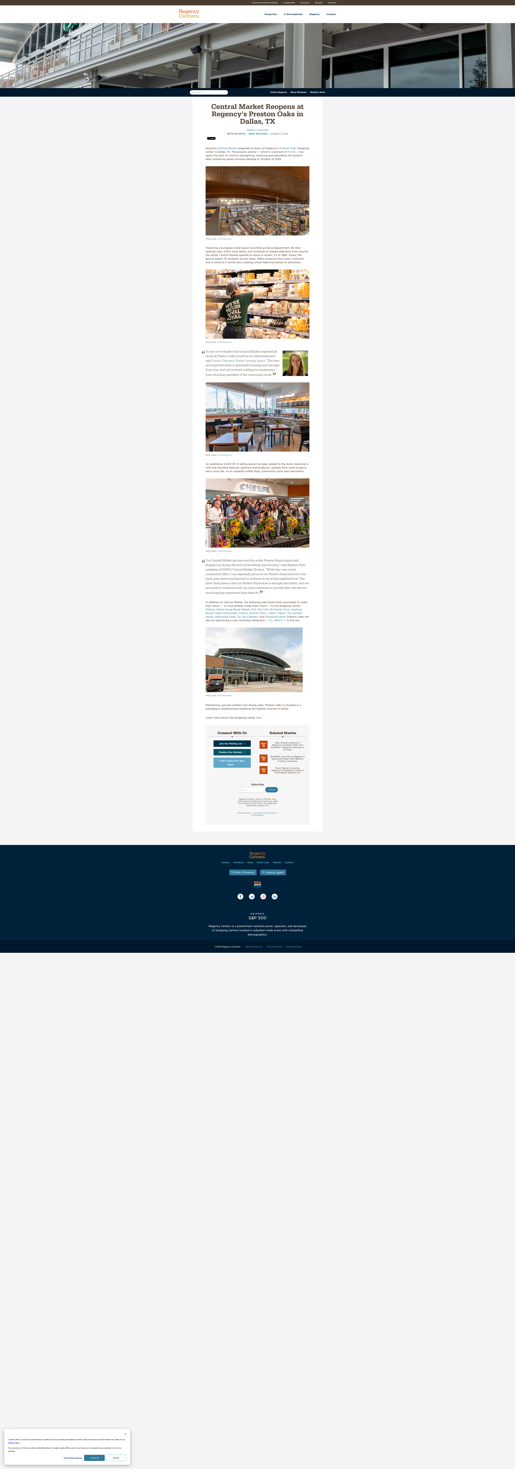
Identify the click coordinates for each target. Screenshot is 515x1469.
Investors (305, 3)
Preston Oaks (287, 148)
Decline (116, 1458)
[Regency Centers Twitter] (252, 896)
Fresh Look (263, 862)
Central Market (227, 148)
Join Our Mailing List (230, 743)
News (250, 862)
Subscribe (257, 784)
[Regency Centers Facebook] (240, 896)
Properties (270, 14)
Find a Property (244, 872)
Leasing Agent (274, 872)
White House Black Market (233, 609)
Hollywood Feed (225, 616)
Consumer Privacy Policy (264, 813)
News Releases (298, 92)
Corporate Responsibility (265, 3)
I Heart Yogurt (276, 613)
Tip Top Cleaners (247, 616)
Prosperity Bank (275, 616)
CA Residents (257, 815)
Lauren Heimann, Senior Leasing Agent (238, 361)
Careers (332, 3)
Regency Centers (257, 130)
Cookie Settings (293, 947)
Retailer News (317, 92)
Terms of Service (253, 947)
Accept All (94, 1458)
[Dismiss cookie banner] (125, 1434)
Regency (314, 14)
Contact (331, 14)
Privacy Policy (13, 1443)
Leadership (289, 3)
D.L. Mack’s (276, 620)
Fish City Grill (259, 609)
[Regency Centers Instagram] (263, 896)
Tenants (319, 3)
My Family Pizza (280, 609)
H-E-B (291, 151)
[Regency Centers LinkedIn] (274, 896)
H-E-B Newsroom (224, 239)
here (259, 717)
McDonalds (230, 613)
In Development (293, 14)
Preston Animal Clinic (252, 613)
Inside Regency (278, 92)
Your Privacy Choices (73, 1458)
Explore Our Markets (230, 752)
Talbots (210, 609)
